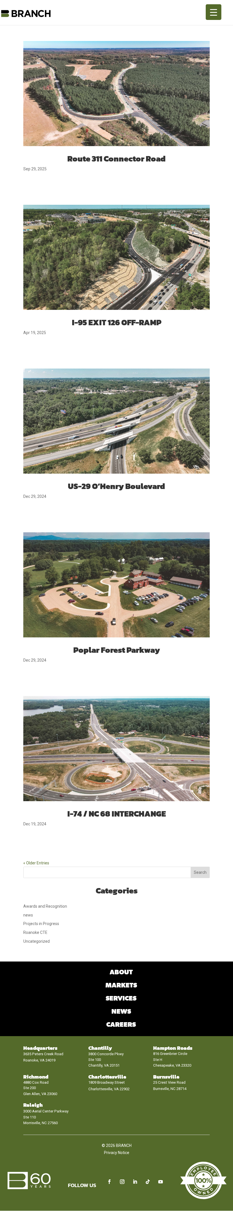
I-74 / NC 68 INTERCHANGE (116, 814)
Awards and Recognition (45, 906)
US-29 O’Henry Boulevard (116, 486)
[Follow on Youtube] (160, 1181)
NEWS (121, 1012)
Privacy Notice (116, 1152)
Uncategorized (36, 941)
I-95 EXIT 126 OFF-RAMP (116, 322)
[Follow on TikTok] (147, 1181)
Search (200, 872)
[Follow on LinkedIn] (135, 1181)
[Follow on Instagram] (122, 1181)
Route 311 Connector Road (116, 159)
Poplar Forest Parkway (116, 650)
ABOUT (121, 972)
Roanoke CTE (35, 932)
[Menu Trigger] (213, 12)
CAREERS (121, 1025)
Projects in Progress (41, 923)
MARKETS (121, 985)
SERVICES (121, 998)
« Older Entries (36, 863)
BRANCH (124, 1145)
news (28, 915)
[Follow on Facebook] (109, 1181)
